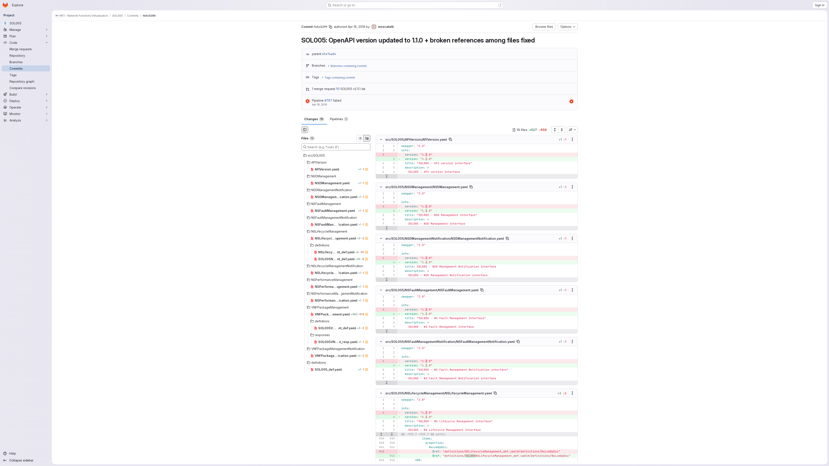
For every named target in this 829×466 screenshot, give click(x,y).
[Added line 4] (391, 211)
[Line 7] (380, 224)
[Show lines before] (381, 434)
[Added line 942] (391, 456)
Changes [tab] (313, 119)
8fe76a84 (329, 54)
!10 (338, 89)
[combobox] (572, 129)
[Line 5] (380, 168)
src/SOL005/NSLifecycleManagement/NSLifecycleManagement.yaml (438, 393)
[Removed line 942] (380, 451)
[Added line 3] (391, 159)
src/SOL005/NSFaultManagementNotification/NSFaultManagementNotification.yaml (450, 341)
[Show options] (572, 139)
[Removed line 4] (380, 206)
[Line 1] (380, 146)
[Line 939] (380, 438)
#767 (328, 100)
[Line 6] (380, 172)
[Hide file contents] (381, 139)
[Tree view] (367, 138)
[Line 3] (380, 202)
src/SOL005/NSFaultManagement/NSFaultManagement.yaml (431, 290)
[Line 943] (380, 460)
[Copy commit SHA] (330, 27)
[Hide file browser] (304, 129)
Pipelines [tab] (338, 119)
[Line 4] (380, 163)
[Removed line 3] (380, 155)
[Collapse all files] (561, 129)
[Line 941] (380, 447)
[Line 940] (380, 443)
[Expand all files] (554, 129)
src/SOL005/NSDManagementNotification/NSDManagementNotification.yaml (444, 238)
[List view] (359, 138)
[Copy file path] (450, 139)
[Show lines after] (386, 176)
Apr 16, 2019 (356, 26)
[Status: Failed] (307, 101)
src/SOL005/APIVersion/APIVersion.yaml (416, 139)
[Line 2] (380, 150)
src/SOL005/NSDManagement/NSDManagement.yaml (426, 187)
